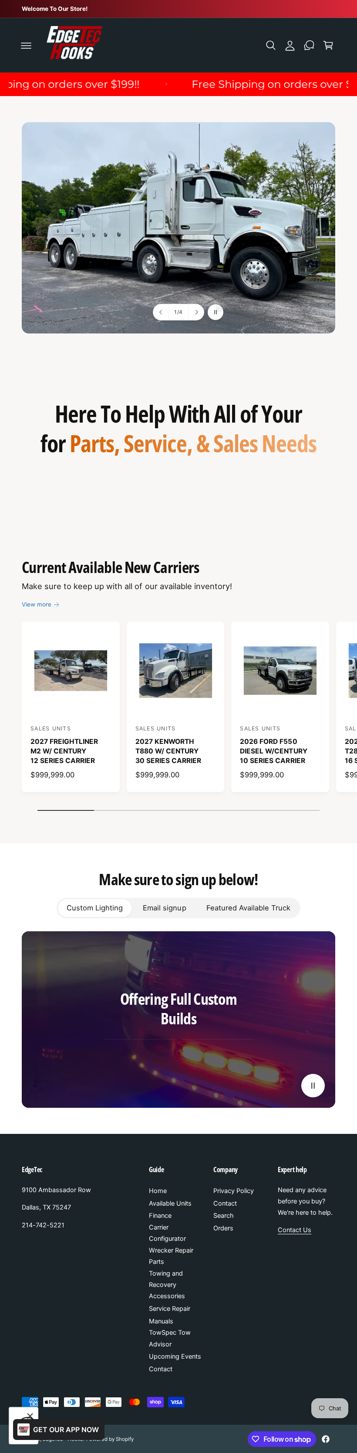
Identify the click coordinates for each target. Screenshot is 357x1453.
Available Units (170, 1203)
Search (223, 1216)
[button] (26, 45)
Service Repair (169, 1309)
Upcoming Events (175, 1356)
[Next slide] (196, 312)
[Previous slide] (161, 312)
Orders (223, 1228)
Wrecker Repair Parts (171, 1256)
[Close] (30, 1416)
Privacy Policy (233, 1191)
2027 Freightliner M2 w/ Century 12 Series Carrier (64, 750)
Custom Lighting (95, 907)
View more (36, 604)
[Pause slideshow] (215, 312)
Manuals (161, 1321)
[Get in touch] (309, 45)
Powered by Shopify (109, 1439)
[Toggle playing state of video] (313, 1085)
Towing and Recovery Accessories (167, 1285)
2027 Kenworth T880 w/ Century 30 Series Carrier (168, 750)
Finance (160, 1216)
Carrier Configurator (167, 1233)
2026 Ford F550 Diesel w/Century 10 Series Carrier (273, 750)
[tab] (94, 907)
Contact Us (294, 1230)
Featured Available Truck (248, 907)
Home (158, 1191)
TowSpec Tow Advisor (170, 1338)
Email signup (164, 907)
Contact (160, 1369)
